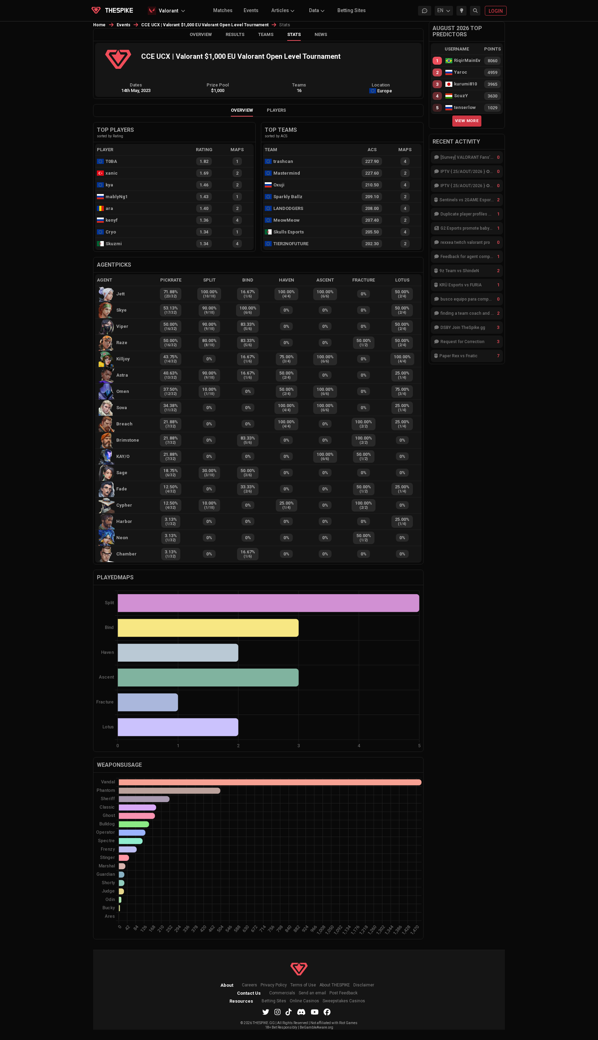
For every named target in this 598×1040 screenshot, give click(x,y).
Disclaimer (363, 985)
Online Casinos (304, 1001)
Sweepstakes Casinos (344, 1001)
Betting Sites (351, 10)
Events (251, 10)
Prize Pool (218, 85)
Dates (136, 85)
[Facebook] (327, 1012)
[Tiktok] (289, 1012)
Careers (249, 985)
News (321, 34)
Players (276, 110)
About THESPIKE (334, 985)
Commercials (282, 993)
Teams (265, 34)
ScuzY (461, 95)
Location (381, 85)
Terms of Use (303, 985)
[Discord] (301, 1012)
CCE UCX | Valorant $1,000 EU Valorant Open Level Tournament (205, 24)
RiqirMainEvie (467, 60)
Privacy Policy (274, 985)
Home (99, 24)
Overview (201, 34)
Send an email (312, 993)
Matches (223, 10)
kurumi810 (465, 84)
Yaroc (460, 72)
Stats (294, 34)
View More (467, 120)
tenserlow (465, 107)
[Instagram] (277, 1012)
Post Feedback (343, 993)
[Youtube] (315, 1012)
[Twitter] (265, 1012)
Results (235, 34)
